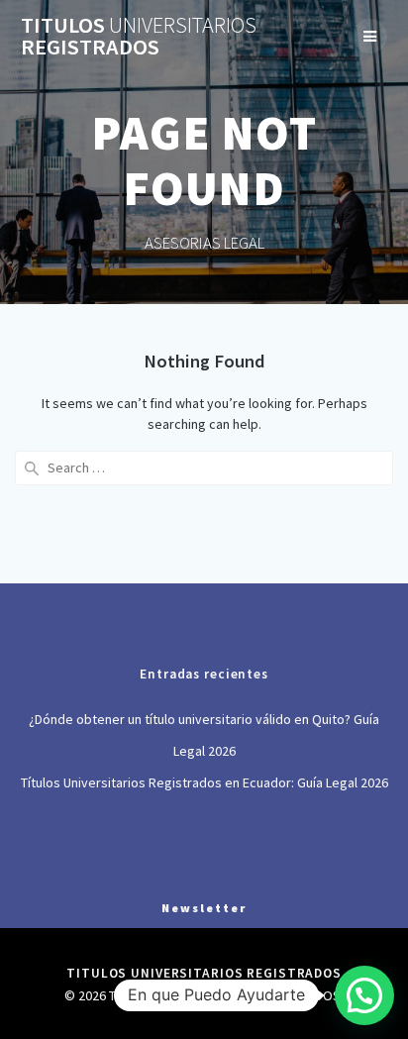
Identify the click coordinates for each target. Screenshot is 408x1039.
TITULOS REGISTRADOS (138, 36)
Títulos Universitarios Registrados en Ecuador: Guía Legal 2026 (204, 782)
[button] (364, 995)
